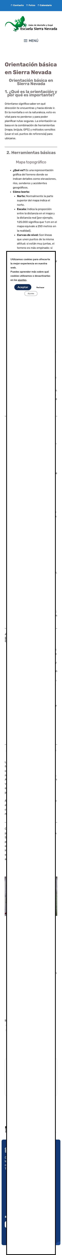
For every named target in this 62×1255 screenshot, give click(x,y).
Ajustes (31, 293)
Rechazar (40, 287)
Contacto (18, 5)
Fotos (32, 5)
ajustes (22, 280)
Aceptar (22, 287)
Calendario (46, 5)
